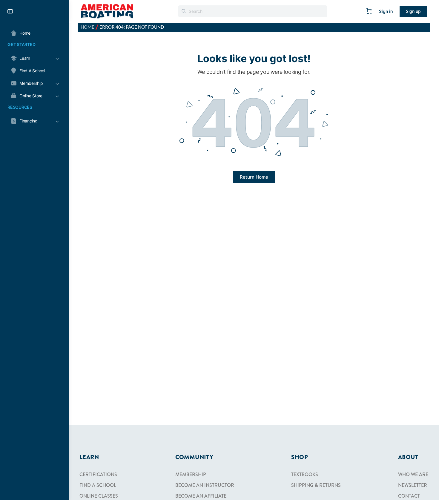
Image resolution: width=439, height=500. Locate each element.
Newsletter (412, 485)
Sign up (413, 11)
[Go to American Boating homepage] (107, 11)
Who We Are (413, 474)
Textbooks (304, 474)
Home (87, 27)
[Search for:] (252, 11)
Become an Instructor (204, 485)
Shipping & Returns (316, 485)
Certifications (98, 474)
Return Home (254, 177)
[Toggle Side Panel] (10, 11)
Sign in (386, 11)
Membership (190, 474)
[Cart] (369, 11)
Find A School (97, 485)
